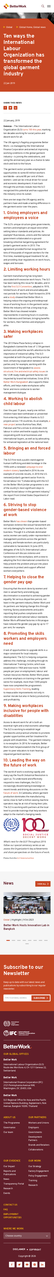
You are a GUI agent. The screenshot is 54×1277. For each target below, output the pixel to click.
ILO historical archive (25, 858)
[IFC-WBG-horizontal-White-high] (19, 1033)
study (12, 297)
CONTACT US (10, 1204)
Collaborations (35, 1149)
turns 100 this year (32, 129)
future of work (10, 792)
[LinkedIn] (42, 1264)
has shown (21, 521)
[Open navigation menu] (49, 6)
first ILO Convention (21, 286)
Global (6, 920)
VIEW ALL (41, 884)
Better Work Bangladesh (15, 381)
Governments (35, 1132)
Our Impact (9, 1166)
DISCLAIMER (19, 1249)
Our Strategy (34, 1166)
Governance (9, 1127)
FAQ (5, 1209)
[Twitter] (19, 1264)
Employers (33, 1127)
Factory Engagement (38, 1170)
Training (32, 1180)
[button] (8, 940)
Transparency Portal (13, 1183)
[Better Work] (17, 1046)
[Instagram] (34, 1264)
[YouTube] (27, 1264)
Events (6, 1193)
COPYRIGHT (35, 1250)
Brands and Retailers (38, 1144)
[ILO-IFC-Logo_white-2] (11, 1023)
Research (8, 1188)
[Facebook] (12, 1264)
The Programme (11, 1122)
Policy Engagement (38, 1175)
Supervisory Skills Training (16, 688)
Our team (8, 1132)
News (6, 1178)
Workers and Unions (38, 1122)
